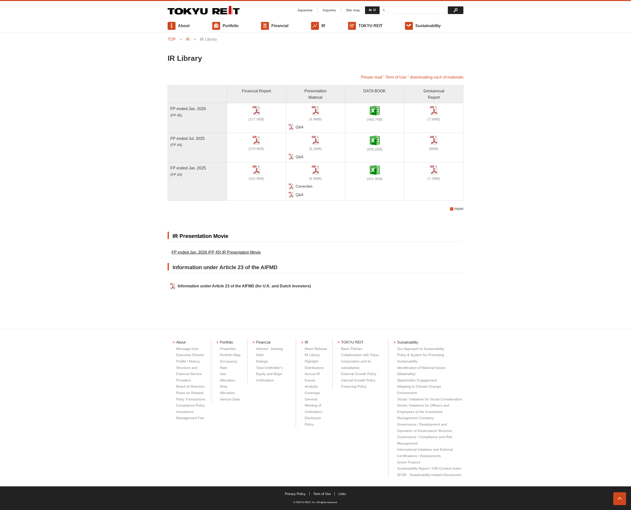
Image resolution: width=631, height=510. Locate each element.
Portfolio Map (230, 355)
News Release (316, 349)
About (184, 26)
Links (342, 494)
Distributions (314, 368)
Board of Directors (190, 386)
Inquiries (329, 10)
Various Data (230, 399)
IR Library (312, 355)
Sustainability (428, 26)
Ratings (262, 361)
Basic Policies (351, 349)
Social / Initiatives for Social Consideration (429, 399)
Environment (407, 393)
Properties (228, 349)
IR (323, 26)
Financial (279, 26)
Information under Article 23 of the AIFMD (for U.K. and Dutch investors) (244, 286)
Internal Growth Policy (358, 380)
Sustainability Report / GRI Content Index (429, 468)
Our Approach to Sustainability (420, 349)
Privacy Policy (295, 494)
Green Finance (409, 462)
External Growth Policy (358, 374)
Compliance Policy (190, 405)
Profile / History (188, 361)
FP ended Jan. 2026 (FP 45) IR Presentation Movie (216, 252)
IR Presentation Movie (200, 236)
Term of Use (322, 494)
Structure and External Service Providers (189, 374)
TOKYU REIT (370, 26)
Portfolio (231, 26)
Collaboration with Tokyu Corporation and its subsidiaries (360, 361)
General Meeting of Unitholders (313, 405)
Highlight (311, 361)
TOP (172, 39)
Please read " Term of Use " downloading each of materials (412, 77)
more (459, 209)
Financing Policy (354, 386)
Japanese (305, 10)
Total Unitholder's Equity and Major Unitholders (269, 374)
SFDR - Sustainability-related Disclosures (429, 475)
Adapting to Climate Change (419, 386)
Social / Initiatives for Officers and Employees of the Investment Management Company (423, 411)
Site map (353, 10)
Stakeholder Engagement (417, 380)
